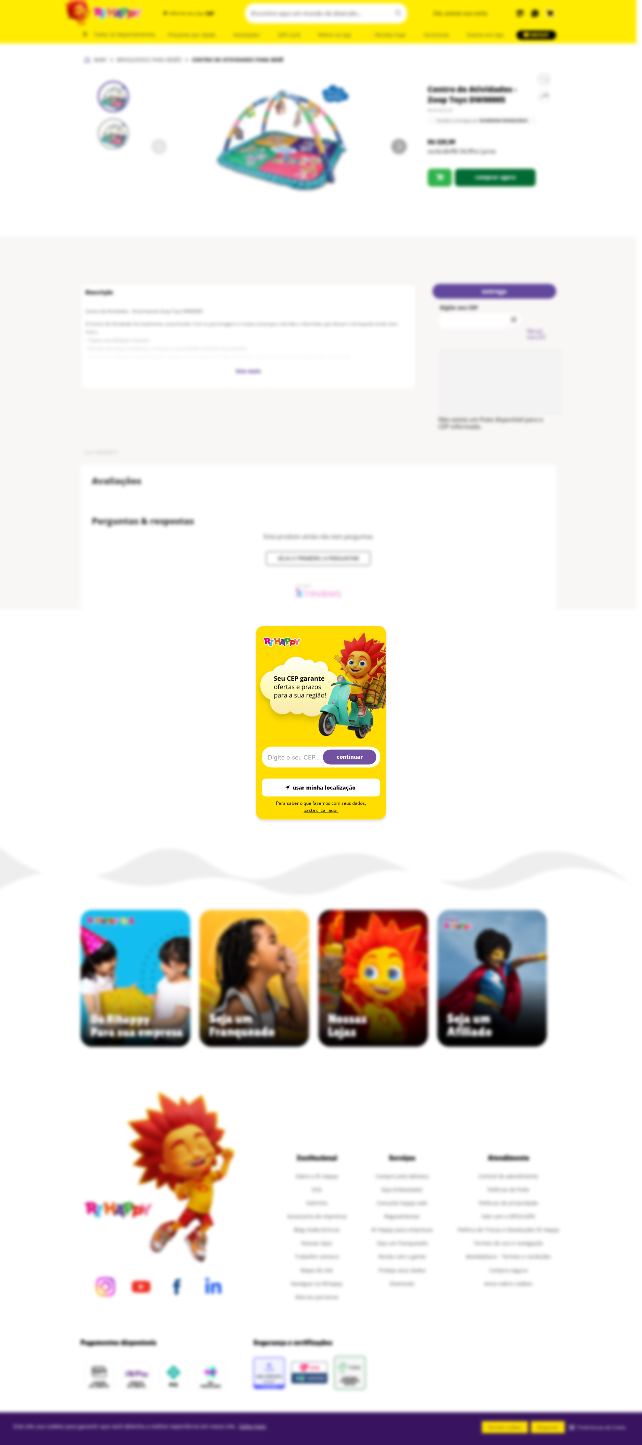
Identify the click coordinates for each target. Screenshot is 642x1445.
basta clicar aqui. (321, 810)
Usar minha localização (324, 787)
